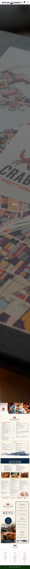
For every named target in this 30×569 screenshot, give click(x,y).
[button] (28, 2)
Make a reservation (15, 567)
